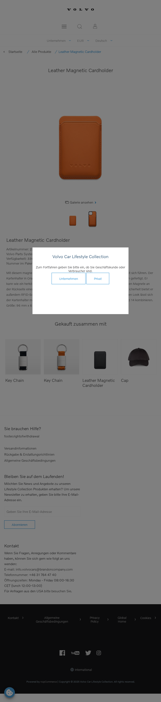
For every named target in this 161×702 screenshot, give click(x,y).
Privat (98, 278)
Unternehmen (68, 278)
